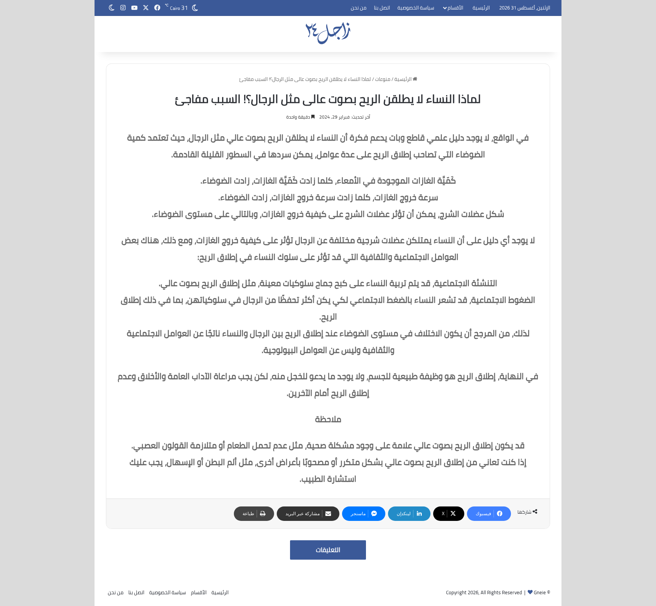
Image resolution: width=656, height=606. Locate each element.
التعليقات (328, 550)
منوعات (382, 79)
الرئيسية (481, 7)
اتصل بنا (382, 7)
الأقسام (455, 7)
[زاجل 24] (328, 33)
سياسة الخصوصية (415, 7)
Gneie (540, 592)
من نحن (358, 7)
